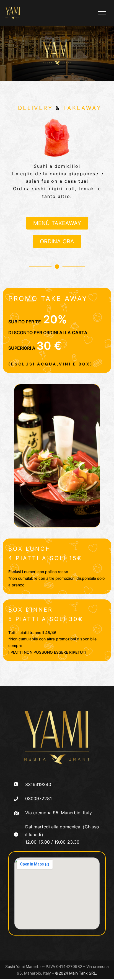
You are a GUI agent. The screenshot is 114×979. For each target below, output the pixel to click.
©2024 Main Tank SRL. (76, 973)
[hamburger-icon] (102, 13)
